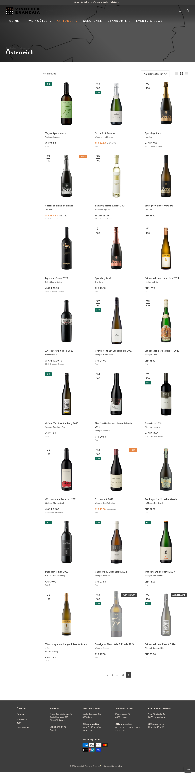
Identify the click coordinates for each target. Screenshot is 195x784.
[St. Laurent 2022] (116, 480)
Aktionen (66, 20)
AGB (19, 723)
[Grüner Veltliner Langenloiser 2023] (116, 332)
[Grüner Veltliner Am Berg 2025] (66, 405)
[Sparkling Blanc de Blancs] (66, 187)
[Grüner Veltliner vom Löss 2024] (166, 259)
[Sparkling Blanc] (166, 114)
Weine (15, 20)
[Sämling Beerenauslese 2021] (116, 187)
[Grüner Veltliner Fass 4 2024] (166, 625)
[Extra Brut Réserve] (116, 114)
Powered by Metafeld (113, 766)
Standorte (118, 20)
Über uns (21, 714)
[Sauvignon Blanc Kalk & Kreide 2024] (116, 625)
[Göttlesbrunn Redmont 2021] (66, 480)
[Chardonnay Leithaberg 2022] (116, 553)
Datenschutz (23, 727)
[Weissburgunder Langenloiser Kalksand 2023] (66, 627)
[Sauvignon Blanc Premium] (166, 187)
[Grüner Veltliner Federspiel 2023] (166, 332)
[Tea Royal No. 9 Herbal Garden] (166, 480)
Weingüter (38, 20)
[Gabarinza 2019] (166, 405)
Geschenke (92, 20)
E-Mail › (53, 730)
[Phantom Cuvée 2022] (66, 553)
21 (123, 675)
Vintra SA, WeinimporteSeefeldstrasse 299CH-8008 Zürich (61, 717)
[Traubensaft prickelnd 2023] (166, 553)
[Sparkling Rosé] (116, 259)
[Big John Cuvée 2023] (66, 259)
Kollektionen (25, 48)
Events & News (149, 20)
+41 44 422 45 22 (58, 727)
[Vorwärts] (128, 675)
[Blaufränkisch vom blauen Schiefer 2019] (116, 407)
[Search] (108, 11)
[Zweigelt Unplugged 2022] (66, 332)
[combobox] (78, 11)
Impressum (22, 719)
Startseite (11, 48)
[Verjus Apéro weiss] (66, 114)
